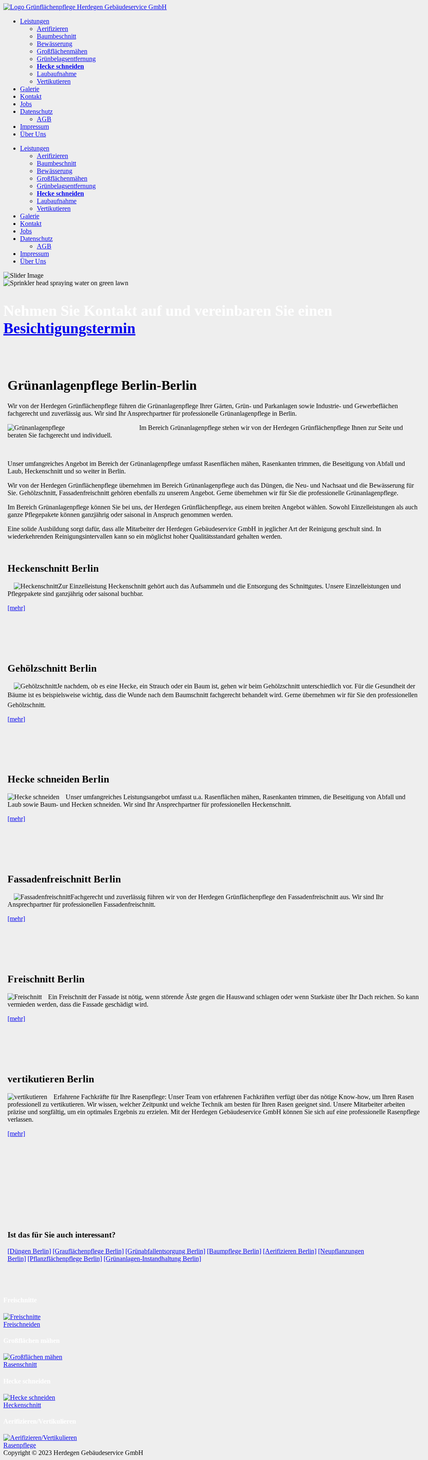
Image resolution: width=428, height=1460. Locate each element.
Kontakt (30, 96)
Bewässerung (54, 43)
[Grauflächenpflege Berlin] (88, 1251)
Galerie (29, 88)
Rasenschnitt (20, 1364)
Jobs (26, 103)
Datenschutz (36, 111)
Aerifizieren (52, 28)
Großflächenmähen (62, 51)
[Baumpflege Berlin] (234, 1251)
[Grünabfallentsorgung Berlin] (165, 1251)
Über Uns (33, 134)
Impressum (34, 126)
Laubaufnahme (56, 73)
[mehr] (16, 607)
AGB (44, 119)
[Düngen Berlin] (29, 1251)
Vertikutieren (54, 81)
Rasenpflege (19, 1445)
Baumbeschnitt (56, 36)
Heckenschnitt (22, 1405)
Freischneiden (21, 1324)
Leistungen (34, 21)
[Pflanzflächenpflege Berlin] (65, 1258)
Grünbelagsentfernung (66, 58)
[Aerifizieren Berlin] (289, 1251)
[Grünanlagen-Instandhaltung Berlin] (152, 1258)
